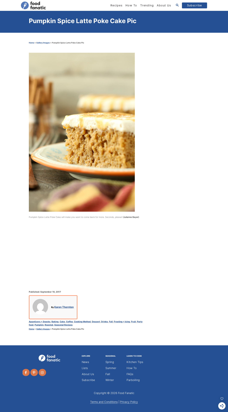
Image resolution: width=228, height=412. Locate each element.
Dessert (96, 321)
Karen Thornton (64, 307)
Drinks (104, 321)
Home (31, 43)
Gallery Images (43, 43)
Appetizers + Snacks (39, 321)
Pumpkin (39, 325)
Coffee (69, 321)
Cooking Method (82, 321)
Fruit (133, 321)
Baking (55, 321)
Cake (62, 321)
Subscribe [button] (194, 5)
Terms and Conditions (104, 401)
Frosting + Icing (122, 321)
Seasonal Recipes (63, 325)
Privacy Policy (129, 401)
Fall (111, 321)
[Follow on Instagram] (42, 372)
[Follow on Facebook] (26, 372)
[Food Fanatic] (49, 5)
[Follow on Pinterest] (34, 372)
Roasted (49, 325)
